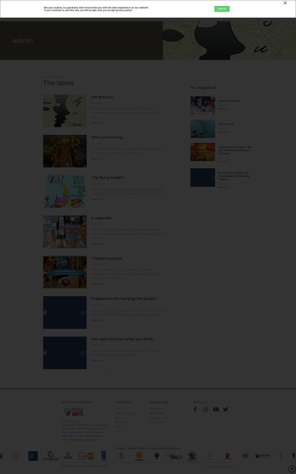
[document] (148, 237)
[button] (285, 2)
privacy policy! (124, 10)
